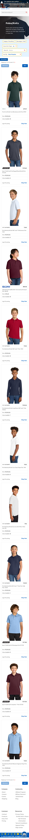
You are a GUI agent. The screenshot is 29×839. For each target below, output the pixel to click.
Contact (4, 814)
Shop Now (24, 123)
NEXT (25, 65)
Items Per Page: (7, 46)
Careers (4, 794)
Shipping (4, 798)
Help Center (19, 827)
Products (4, 816)
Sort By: (5, 54)
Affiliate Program (20, 792)
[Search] (26, 12)
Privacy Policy (19, 814)
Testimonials (19, 796)
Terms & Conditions (21, 823)
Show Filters (4, 59)
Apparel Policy (19, 825)
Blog (16, 798)
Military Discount (20, 794)
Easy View (5, 818)
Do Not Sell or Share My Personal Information (22, 819)
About (3, 792)
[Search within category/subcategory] (24, 50)
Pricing (4, 821)
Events (4, 796)
